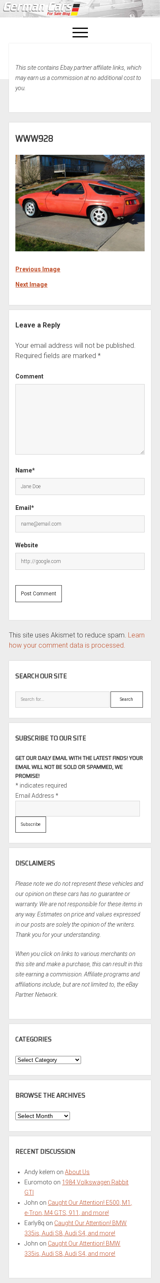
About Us (77, 1172)
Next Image (31, 284)
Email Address (36, 795)
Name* (25, 470)
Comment (29, 376)
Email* (24, 507)
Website (26, 545)
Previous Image (37, 269)
